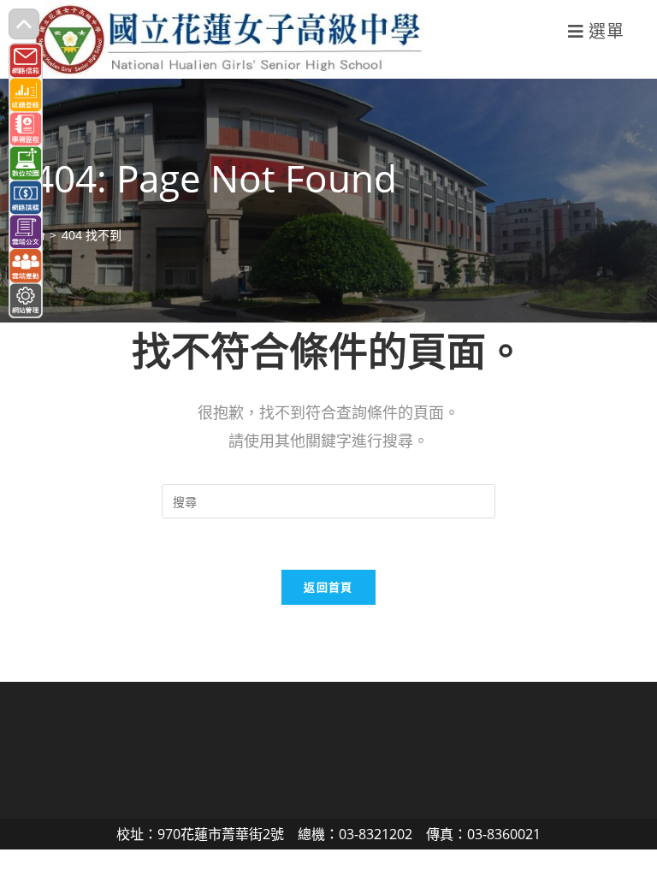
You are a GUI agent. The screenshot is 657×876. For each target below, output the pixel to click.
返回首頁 (328, 587)
